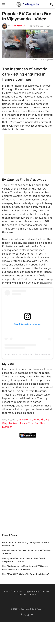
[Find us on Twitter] (24, 614)
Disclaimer (17, 591)
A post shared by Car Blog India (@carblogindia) (27, 354)
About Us (22, 594)
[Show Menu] (3, 4)
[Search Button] (51, 4)
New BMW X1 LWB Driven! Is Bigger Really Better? (25, 574)
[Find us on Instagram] (28, 614)
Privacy (7, 591)
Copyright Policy (32, 591)
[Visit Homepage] (27, 4)
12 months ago (36, 26)
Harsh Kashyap (18, 26)
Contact (45, 591)
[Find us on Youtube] (32, 614)
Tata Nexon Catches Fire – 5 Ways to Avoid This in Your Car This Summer (25, 423)
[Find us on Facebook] (21, 614)
